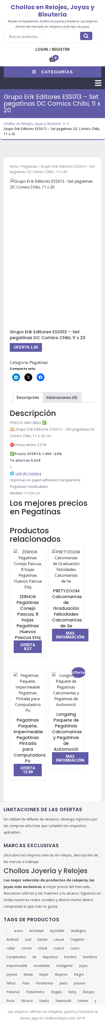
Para (25, 983)
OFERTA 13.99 (27, 770)
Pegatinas (29, 166)
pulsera (79, 983)
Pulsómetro (35, 992)
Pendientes (44, 983)
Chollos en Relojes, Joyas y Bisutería (52, 11)
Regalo (56, 992)
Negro (79, 974)
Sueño (44, 1000)
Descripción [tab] (28, 397)
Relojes (88, 992)
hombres (90, 957)
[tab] (98, 83)
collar (10, 948)
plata (63, 983)
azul (28, 939)
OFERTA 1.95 (26, 347)
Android (12, 939)
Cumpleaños (16, 957)
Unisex (83, 1000)
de (34, 957)
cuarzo (58, 948)
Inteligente (64, 965)
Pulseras (13, 992)
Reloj (72, 992)
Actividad (36, 930)
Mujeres (61, 974)
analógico (78, 930)
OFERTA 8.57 (27, 646)
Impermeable (16, 965)
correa (26, 948)
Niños (11, 983)
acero (18, 930)
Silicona (27, 1000)
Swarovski (63, 1000)
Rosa (10, 1000)
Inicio (14, 166)
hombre (70, 957)
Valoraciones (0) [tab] (61, 397)
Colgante (77, 939)
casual (59, 939)
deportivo (50, 957)
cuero (75, 948)
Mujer (43, 974)
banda (42, 939)
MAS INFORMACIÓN (70, 635)
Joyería (11, 974)
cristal (42, 948)
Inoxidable (42, 965)
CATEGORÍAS (57, 72)
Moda (28, 974)
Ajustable (57, 930)
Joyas (83, 965)
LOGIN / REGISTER (52, 49)
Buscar (86, 36)
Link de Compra (28, 473)
